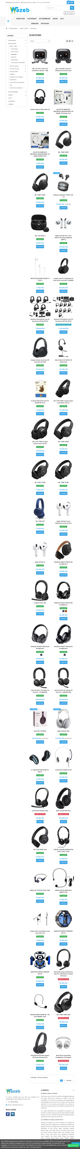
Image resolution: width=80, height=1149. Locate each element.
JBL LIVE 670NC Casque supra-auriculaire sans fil (63, 402)
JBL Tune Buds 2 (40, 235)
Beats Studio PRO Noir (63, 810)
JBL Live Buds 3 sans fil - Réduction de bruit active (63, 69)
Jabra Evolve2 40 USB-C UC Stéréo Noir (63, 361)
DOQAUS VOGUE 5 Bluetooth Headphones (63, 604)
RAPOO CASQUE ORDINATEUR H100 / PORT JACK (63, 850)
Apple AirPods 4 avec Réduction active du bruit (63, 522)
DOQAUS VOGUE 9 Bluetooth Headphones (40, 647)
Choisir (32, 41)
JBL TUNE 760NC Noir (63, 1014)
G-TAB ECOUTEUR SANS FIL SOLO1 (40, 771)
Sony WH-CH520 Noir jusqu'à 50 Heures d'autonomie (40, 1056)
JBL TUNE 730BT (40, 195)
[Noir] (63, 611)
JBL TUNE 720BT (63, 482)
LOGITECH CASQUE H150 (63, 770)
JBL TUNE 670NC (63, 441)
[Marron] (66, 611)
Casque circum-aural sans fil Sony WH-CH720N (40, 361)
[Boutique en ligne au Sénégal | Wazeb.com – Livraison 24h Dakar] (19, 10)
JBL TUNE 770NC (40, 482)
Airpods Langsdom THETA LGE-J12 (63, 196)
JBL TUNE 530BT (63, 152)
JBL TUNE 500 (40, 521)
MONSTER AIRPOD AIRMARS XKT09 (40, 973)
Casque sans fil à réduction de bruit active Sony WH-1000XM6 (63, 279)
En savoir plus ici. (35, 1147)
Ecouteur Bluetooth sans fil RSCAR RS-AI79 (40, 402)
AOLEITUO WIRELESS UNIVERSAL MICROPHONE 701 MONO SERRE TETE (40, 154)
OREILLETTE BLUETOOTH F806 (40, 890)
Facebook (8, 1114)
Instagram (13, 1114)
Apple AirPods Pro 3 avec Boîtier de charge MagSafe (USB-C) (63, 237)
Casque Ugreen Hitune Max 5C (40, 109)
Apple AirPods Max (63, 731)
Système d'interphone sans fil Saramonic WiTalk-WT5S (40, 320)
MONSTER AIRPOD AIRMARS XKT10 (63, 932)
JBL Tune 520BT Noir (40, 849)
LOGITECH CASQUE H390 (40, 810)
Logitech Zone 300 (40, 603)
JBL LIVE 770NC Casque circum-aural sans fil (40, 442)
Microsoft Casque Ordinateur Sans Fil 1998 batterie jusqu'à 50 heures (63, 974)
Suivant (69, 1080)
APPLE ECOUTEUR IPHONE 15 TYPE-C (40, 279)
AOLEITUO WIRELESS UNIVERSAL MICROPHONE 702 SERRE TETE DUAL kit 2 (63, 111)
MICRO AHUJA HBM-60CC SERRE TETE (63, 891)
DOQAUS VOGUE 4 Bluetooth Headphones (63, 563)
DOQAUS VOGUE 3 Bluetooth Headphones (63, 647)
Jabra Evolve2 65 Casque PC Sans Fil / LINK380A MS (63, 691)
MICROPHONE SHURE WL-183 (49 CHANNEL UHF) (40, 1015)
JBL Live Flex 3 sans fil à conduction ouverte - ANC (40, 69)
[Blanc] (61, 611)
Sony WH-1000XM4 (40, 731)
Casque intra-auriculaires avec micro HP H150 (40, 932)
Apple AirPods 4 (40, 562)
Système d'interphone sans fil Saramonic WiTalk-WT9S (63, 320)
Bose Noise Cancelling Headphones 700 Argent (63, 1056)
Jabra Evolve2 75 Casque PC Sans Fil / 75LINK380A (40, 691)
